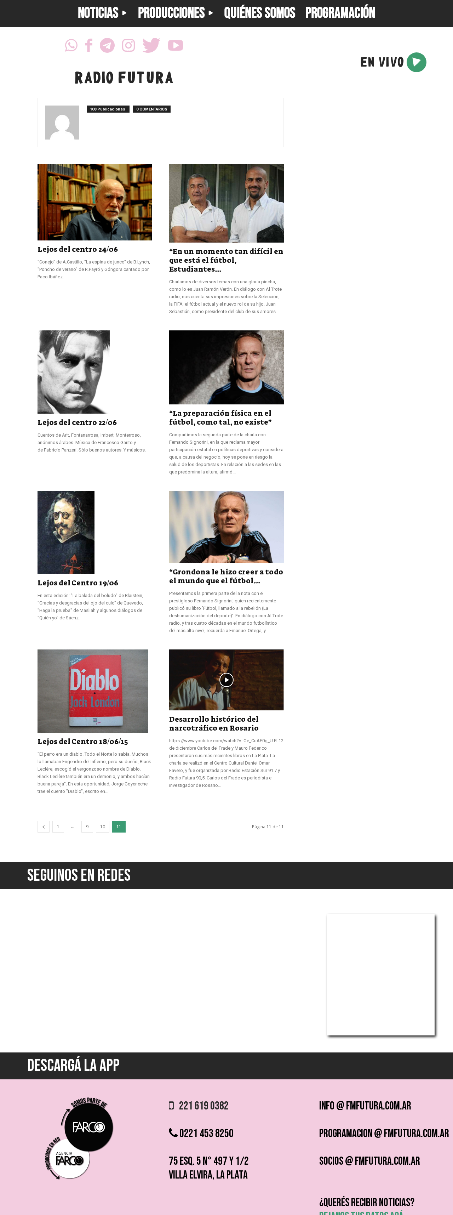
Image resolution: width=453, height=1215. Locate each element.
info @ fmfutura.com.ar (365, 1106)
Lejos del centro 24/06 (78, 249)
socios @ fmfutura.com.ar (369, 1161)
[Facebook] (88, 47)
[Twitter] (151, 47)
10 (102, 827)
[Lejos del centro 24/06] (95, 202)
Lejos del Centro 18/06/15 (83, 741)
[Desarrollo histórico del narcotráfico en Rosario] (226, 679)
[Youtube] (175, 47)
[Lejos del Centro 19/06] (95, 532)
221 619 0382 (201, 1106)
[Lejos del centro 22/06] (95, 372)
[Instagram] (128, 47)
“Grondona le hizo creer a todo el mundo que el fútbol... (226, 576)
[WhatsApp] (71, 47)
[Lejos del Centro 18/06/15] (95, 691)
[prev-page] (44, 827)
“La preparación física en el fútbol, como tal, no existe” (220, 417)
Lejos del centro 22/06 (77, 422)
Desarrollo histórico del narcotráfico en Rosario (214, 723)
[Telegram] (107, 47)
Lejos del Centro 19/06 (78, 583)
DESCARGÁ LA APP (73, 1066)
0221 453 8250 (206, 1134)
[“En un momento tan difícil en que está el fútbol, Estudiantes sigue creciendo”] (226, 203)
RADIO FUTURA (123, 79)
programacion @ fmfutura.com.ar (384, 1134)
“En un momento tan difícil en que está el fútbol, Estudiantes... (226, 260)
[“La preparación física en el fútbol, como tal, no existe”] (226, 367)
